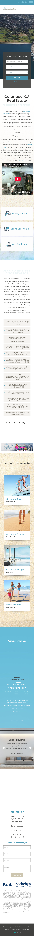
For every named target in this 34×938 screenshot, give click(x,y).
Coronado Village (15, 569)
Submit (16, 875)
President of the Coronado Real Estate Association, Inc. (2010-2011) (17, 347)
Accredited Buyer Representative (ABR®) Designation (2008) (18, 399)
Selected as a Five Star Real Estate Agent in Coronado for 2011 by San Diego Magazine (18, 330)
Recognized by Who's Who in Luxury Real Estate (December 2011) (18, 353)
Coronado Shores (15, 534)
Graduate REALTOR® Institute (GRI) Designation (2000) (17, 413)
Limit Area (17, 82)
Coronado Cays (14, 499)
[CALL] (23, 2)
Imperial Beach (14, 604)
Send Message (17, 826)
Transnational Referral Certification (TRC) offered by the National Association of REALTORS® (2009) (17, 377)
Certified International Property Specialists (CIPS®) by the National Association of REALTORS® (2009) (17, 360)
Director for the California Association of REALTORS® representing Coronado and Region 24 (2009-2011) (17, 339)
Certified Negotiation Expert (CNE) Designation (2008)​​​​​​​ (17, 392)
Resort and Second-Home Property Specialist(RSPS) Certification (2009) (18, 385)
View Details (15, 711)
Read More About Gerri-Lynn (16, 423)
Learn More (10, 501)
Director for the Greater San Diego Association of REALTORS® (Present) (17, 368)
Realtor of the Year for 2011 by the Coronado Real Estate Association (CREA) (17, 322)
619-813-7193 (23, 160)
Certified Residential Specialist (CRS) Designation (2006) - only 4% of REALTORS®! (17, 406)
